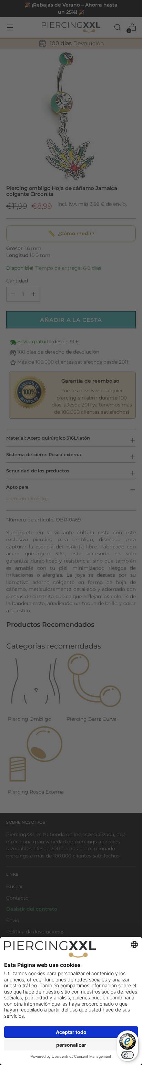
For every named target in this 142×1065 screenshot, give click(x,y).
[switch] (127, 1055)
